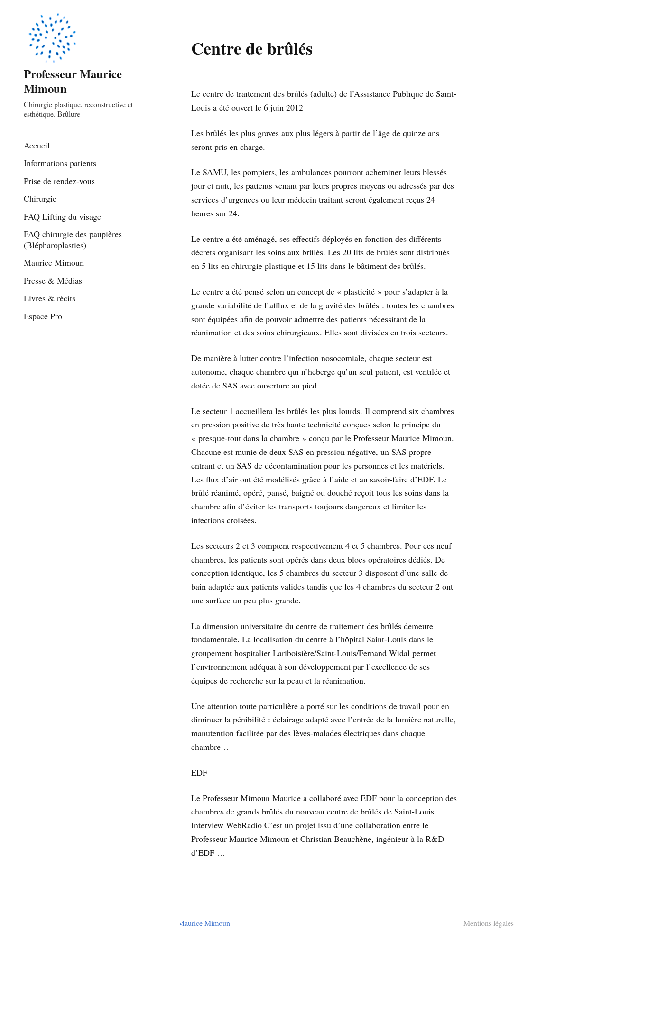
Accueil (37, 145)
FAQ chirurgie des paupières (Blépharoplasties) (73, 239)
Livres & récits (49, 298)
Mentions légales (488, 923)
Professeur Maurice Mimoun (73, 81)
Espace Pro (43, 316)
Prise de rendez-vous (59, 180)
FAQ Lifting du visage (62, 216)
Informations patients (60, 162)
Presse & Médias (53, 280)
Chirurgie (40, 198)
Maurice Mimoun (54, 262)
